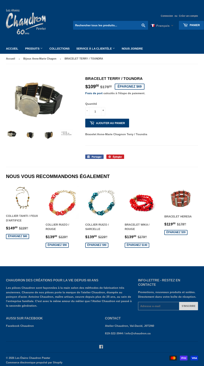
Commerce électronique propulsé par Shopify (34, 362)
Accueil (12, 48)
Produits (32, 48)
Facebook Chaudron (20, 325)
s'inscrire (188, 306)
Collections (59, 48)
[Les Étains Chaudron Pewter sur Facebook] (101, 347)
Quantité (91, 103)
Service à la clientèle (94, 48)
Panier (194, 25)
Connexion (167, 16)
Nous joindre (132, 48)
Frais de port (94, 93)
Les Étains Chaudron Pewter (32, 357)
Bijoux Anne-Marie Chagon (39, 58)
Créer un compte (188, 16)
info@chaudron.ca (138, 333)
